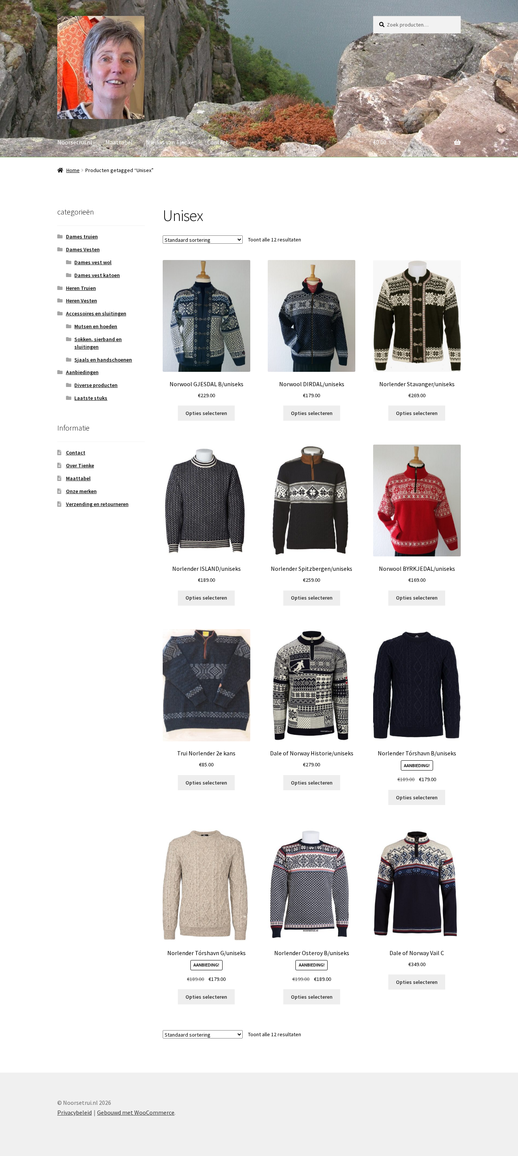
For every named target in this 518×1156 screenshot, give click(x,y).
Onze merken (81, 491)
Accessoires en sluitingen (96, 313)
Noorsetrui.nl (74, 142)
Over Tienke (80, 465)
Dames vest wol (92, 262)
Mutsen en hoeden (95, 326)
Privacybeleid (74, 1112)
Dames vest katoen (97, 275)
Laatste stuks (90, 398)
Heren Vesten (81, 300)
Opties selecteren (206, 413)
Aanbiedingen (82, 372)
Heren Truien (81, 288)
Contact (217, 142)
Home (73, 170)
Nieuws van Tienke (170, 142)
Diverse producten (96, 385)
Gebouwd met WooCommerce (135, 1112)
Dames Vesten (83, 249)
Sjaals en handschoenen (103, 359)
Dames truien (82, 236)
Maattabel (119, 142)
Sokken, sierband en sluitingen (98, 343)
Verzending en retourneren (97, 504)
